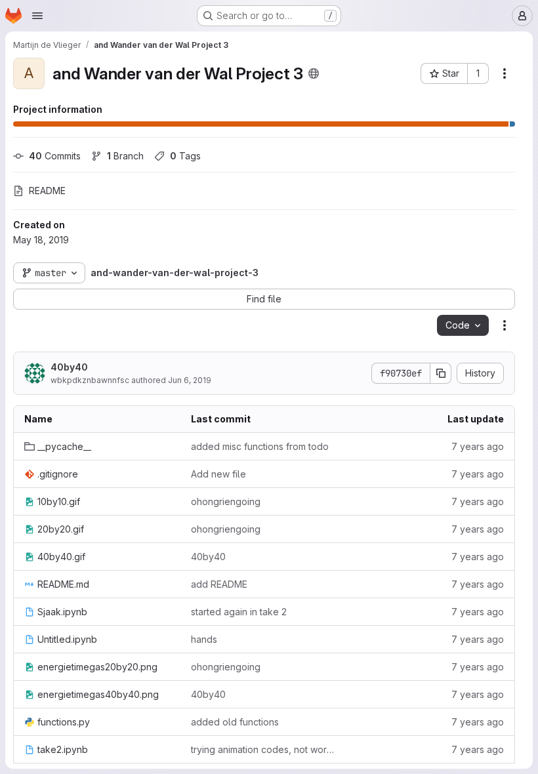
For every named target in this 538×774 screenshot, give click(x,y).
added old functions (235, 721)
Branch (125, 155)
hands (204, 639)
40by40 (69, 367)
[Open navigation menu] (37, 15)
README (47, 190)
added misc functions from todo (260, 446)
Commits (55, 155)
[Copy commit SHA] (440, 373)
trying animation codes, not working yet (264, 749)
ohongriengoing (225, 501)
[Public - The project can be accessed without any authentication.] (313, 73)
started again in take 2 (239, 611)
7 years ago (477, 446)
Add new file (218, 473)
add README (219, 584)
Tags (185, 155)
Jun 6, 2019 (189, 380)
